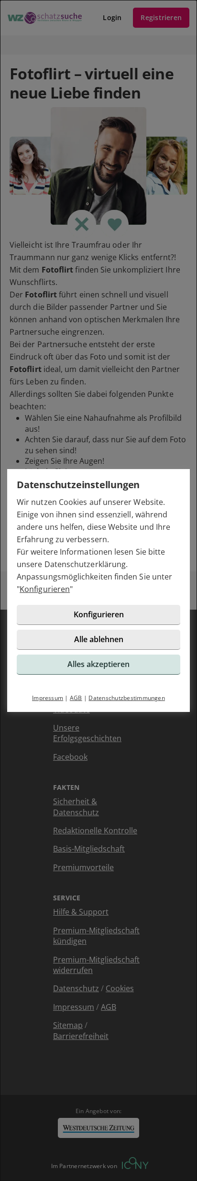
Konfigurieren (45, 589)
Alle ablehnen (98, 639)
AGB (76, 698)
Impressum (47, 698)
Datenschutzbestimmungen (126, 698)
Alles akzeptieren (98, 664)
